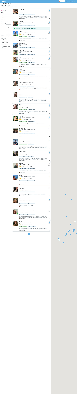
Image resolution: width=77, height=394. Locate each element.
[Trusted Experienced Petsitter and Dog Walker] (31, 225)
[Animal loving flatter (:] (31, 191)
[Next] (36, 234)
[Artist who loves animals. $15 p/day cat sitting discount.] (31, 35)
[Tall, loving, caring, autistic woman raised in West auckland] (31, 109)
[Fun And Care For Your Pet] (31, 73)
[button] (73, 231)
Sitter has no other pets (5, 41)
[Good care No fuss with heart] (31, 14)
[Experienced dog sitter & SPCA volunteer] (31, 144)
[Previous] (27, 234)
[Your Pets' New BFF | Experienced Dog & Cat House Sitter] (31, 167)
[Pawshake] (3, 1)
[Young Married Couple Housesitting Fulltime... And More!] (31, 179)
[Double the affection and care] (31, 45)
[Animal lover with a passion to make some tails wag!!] (31, 85)
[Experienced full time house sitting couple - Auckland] (31, 52)
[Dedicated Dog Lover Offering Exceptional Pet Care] (31, 23)
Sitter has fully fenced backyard (5, 44)
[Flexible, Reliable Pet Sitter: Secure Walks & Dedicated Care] (31, 120)
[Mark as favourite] (49, 18)
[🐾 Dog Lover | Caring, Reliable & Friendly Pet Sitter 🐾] (31, 61)
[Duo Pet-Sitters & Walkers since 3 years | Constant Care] (31, 132)
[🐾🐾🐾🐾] (31, 97)
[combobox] (6, 10)
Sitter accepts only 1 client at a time (6, 47)
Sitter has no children (5, 42)
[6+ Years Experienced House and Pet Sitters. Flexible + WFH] (31, 156)
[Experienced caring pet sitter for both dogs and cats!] (31, 214)
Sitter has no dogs (4, 39)
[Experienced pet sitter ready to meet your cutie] (31, 203)
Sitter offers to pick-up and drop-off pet (5, 49)
